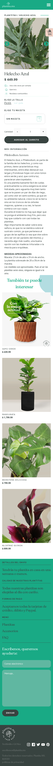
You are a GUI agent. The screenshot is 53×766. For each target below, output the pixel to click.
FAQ (5, 637)
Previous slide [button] (6, 43)
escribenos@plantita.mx (14, 750)
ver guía (18, 103)
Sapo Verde (9, 349)
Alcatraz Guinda (12, 545)
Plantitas (10, 15)
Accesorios (10, 631)
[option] (26, 43)
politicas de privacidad (13, 762)
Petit (7, 103)
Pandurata (8, 414)
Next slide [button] (46, 43)
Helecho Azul (27, 15)
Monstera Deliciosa (14, 480)
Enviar (10, 713)
